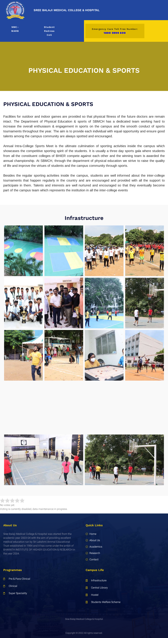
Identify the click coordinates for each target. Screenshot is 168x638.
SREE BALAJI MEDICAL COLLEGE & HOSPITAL (67, 10)
